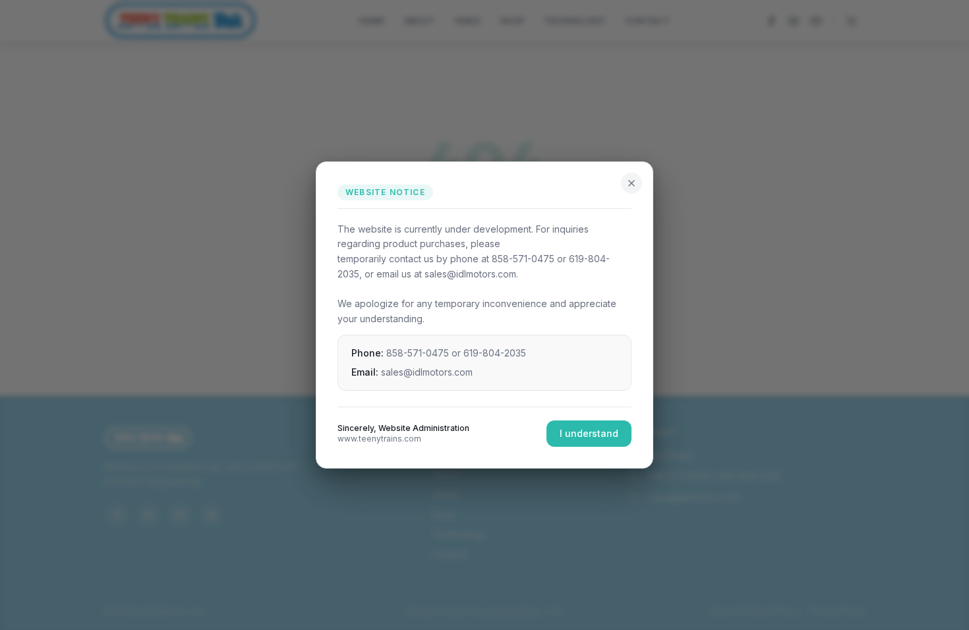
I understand (589, 433)
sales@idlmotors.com (427, 372)
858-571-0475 (417, 352)
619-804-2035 (494, 352)
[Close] (631, 183)
